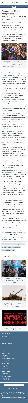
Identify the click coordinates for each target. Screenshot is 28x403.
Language (3, 351)
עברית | (5, 366)
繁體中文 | (6, 353)
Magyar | (6, 371)
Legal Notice (3, 395)
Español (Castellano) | (8, 358)
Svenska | (6, 379)
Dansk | (5, 355)
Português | (6, 376)
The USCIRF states (6, 89)
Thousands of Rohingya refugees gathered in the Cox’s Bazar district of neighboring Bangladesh (13, 75)
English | (5, 356)
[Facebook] (20, 388)
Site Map (13, 395)
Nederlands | (6, 373)
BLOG (14, 6)
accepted (17, 186)
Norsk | (5, 374)
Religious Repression (18, 22)
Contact (9, 395)
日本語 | (5, 370)
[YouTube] (12, 388)
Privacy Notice (9, 393)
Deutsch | (5, 361)
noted (13, 167)
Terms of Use (16, 393)
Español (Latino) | (7, 360)
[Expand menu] (14, 333)
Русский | (5, 378)
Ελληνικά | (5, 365)
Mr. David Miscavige (16, 232)
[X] (16, 388)
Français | (5, 363)
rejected (3, 190)
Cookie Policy (23, 393)
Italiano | (5, 368)
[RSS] (9, 388)
